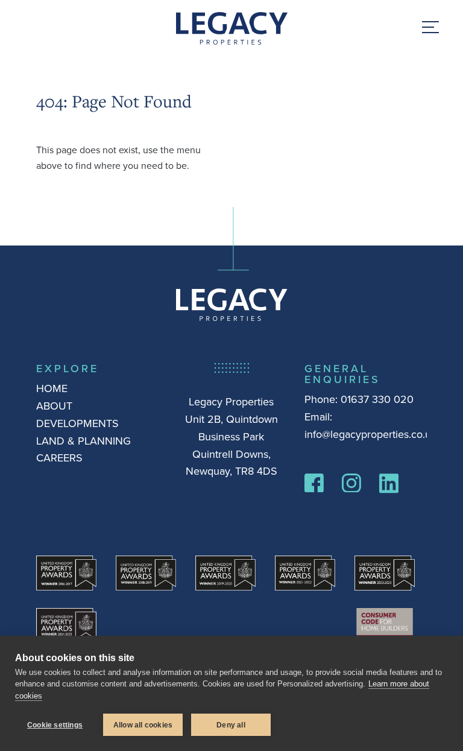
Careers (59, 457)
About (54, 405)
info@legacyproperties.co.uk (370, 434)
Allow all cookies (142, 725)
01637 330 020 (377, 399)
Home (52, 388)
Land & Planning (83, 440)
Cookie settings (55, 725)
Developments (77, 423)
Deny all (230, 725)
